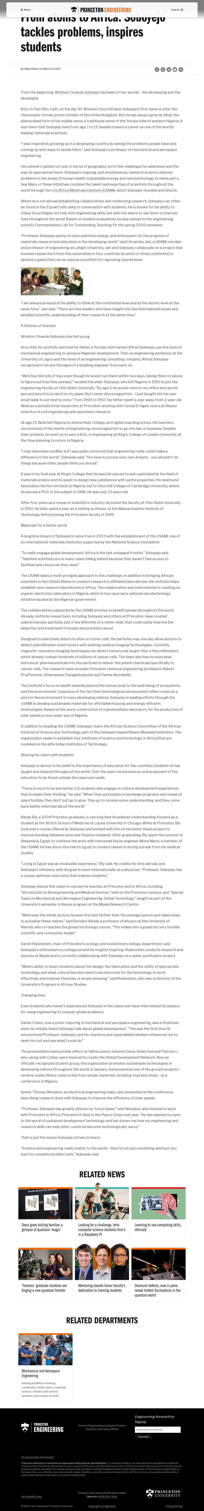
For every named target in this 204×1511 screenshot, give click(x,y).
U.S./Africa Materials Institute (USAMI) (83, 190)
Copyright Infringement (102, 1506)
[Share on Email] (180, 69)
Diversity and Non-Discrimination (37, 1457)
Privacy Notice (174, 1506)
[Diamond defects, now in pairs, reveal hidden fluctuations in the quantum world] (158, 1272)
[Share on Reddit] (174, 69)
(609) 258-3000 (107, 1496)
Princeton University (163, 1493)
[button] (25, 10)
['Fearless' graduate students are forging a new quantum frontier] (45, 1272)
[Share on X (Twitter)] (163, 69)
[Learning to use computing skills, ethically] (158, 1211)
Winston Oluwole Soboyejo (77, 92)
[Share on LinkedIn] (169, 69)
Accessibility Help (31, 1496)
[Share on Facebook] (157, 69)
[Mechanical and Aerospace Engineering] (45, 1364)
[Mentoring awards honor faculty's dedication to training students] (102, 1272)
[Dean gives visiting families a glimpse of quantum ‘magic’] (45, 1211)
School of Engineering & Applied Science (42, 1427)
